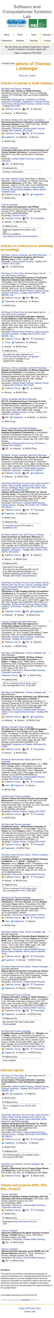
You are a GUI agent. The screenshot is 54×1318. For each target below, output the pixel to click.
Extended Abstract (29, 576)
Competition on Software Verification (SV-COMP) (23, 745)
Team (33, 35)
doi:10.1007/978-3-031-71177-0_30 (23, 501)
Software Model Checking (23, 104)
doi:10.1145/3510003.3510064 (28, 707)
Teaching (34, 40)
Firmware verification (10, 293)
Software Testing (42, 104)
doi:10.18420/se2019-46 (11, 872)
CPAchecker (17, 128)
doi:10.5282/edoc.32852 (11, 1203)
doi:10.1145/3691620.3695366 (28, 635)
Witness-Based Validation (21, 189)
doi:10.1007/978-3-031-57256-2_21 (33, 602)
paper (10, 1157)
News (20, 35)
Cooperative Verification (11, 470)
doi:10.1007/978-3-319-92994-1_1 (23, 947)
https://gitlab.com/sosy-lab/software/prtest (20, 236)
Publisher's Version (13, 109)
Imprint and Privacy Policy (30, 1308)
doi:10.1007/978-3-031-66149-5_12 (29, 545)
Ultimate (26, 187)
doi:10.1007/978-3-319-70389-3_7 (32, 1006)
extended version (13, 525)
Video (36, 298)
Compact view (8, 63)
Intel (11, 295)
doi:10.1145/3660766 (20, 126)
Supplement (10, 137)
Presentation (39, 133)
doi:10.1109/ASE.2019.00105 (13, 809)
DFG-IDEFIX (6, 507)
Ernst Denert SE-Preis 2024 (20, 1222)
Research (47, 35)
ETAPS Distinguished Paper (15, 357)
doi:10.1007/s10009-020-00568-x (15, 213)
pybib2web (26, 1300)
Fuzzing (30, 412)
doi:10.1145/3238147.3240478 (13, 913)
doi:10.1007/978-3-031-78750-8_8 (35, 466)
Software (20, 40)
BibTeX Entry (21, 113)
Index (32, 75)
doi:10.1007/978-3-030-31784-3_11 (23, 839)
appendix (35, 357)
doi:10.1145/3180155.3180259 (13, 980)
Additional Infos (10, 168)
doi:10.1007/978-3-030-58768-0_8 (23, 775)
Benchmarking (18, 99)
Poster (8, 342)
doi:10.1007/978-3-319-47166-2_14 (29, 1044)
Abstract (8, 113)
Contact (47, 40)
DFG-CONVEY (15, 131)
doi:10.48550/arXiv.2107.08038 (34, 1173)
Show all (23, 75)
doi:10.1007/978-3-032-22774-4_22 (15, 381)
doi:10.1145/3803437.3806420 (32, 288)
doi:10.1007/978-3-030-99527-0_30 (23, 742)
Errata (5, 1024)
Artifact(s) (37, 109)
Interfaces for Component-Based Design (18, 712)
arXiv (15, 528)
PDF (27, 109)
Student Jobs (29, 1311)
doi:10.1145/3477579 (39, 185)
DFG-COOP (15, 106)
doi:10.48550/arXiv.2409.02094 (14, 1130)
